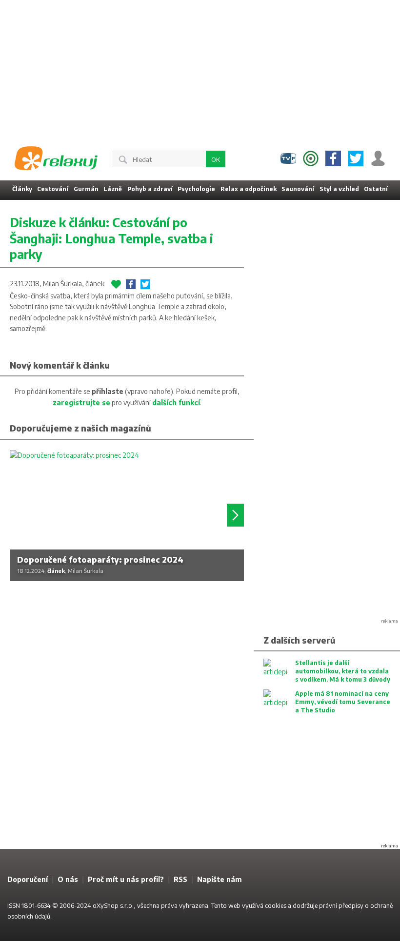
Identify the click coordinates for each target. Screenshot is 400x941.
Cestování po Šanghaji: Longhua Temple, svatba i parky (111, 238)
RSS (180, 879)
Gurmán (86, 189)
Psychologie (196, 189)
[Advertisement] (200, 68)
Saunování (297, 189)
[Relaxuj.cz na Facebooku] (333, 158)
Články (22, 189)
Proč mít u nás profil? (126, 879)
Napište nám (219, 879)
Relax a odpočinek (248, 189)
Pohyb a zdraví (150, 189)
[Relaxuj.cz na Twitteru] (355, 158)
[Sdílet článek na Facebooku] (131, 284)
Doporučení (27, 879)
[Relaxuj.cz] (56, 158)
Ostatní (376, 189)
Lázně (112, 189)
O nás (68, 879)
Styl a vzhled (339, 189)
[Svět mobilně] (311, 158)
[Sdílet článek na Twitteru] (145, 284)
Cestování (52, 189)
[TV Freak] (288, 158)
